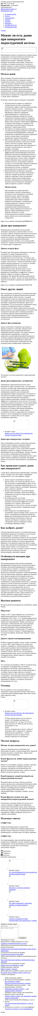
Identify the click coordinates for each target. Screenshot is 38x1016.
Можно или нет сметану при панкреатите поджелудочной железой (19, 714)
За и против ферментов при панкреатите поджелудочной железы (23, 873)
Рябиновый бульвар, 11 (9, 9)
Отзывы (7, 21)
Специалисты (9, 18)
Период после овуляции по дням (12, 965)
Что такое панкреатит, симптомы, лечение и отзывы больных (20, 904)
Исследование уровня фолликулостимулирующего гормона (18, 982)
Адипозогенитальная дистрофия (12, 954)
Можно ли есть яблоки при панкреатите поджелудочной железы (19, 434)
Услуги (7, 16)
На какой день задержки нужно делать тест (16, 972)
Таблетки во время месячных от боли (14, 943)
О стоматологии (10, 14)
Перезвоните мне (7, 11)
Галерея (7, 20)
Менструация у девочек (9, 969)
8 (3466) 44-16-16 (11, 25)
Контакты (8, 23)
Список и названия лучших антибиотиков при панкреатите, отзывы (23, 919)
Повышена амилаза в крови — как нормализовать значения (17, 989)
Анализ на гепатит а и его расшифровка (19, 1009)
